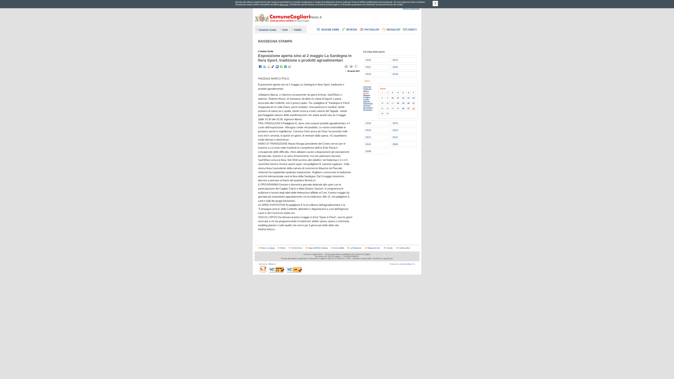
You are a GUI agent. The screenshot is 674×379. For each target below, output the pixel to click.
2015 (395, 123)
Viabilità (298, 29)
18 (398, 103)
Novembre (368, 108)
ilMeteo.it (272, 264)
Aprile (366, 93)
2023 (368, 60)
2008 (368, 151)
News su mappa (268, 248)
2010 (368, 144)
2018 (395, 74)
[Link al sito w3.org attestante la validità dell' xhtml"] (276, 269)
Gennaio (367, 87)
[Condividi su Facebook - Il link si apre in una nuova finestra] (260, 66)
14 (413, 98)
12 (403, 98)
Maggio (366, 95)
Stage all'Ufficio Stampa (318, 248)
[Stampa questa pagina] (351, 66)
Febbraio (367, 89)
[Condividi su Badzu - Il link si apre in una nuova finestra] (285, 66)
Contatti (389, 248)
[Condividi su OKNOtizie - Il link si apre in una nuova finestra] (268, 66)
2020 (395, 67)
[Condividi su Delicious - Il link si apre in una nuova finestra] (273, 66)
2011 (395, 137)
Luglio (366, 99)
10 (393, 98)
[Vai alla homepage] (288, 17)
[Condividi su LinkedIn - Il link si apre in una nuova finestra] (277, 66)
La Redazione (355, 248)
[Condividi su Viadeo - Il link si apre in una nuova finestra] (289, 66)
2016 (368, 123)
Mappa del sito (374, 248)
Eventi (285, 29)
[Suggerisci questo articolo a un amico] (346, 66)
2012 (368, 137)
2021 (368, 67)
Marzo (366, 91)
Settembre (368, 104)
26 (403, 108)
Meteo (283, 248)
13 (408, 98)
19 (403, 103)
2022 (395, 60)
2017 (367, 81)
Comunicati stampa (267, 29)
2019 (368, 74)
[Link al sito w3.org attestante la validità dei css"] (294, 269)
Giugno (366, 97)
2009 (395, 144)
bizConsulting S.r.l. (407, 264)
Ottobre (367, 106)
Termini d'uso (296, 248)
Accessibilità (338, 248)
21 (413, 103)
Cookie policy (404, 248)
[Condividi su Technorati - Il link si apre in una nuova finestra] (281, 66)
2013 (395, 130)
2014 (368, 130)
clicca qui (283, 4)
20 (408, 103)
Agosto (366, 102)
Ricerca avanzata (411, 8)
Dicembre (367, 110)
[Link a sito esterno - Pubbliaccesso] (263, 269)
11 (398, 98)
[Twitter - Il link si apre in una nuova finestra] (264, 66)
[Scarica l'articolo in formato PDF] (356, 66)
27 (408, 108)
